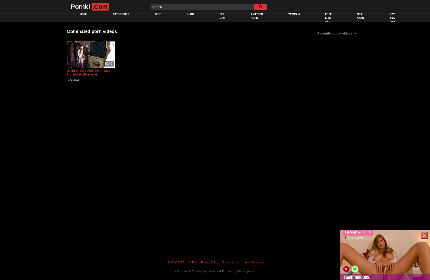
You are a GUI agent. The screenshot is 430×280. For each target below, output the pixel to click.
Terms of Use (231, 262)
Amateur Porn (257, 16)
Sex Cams (360, 16)
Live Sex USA (392, 18)
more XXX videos (253, 262)
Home (83, 14)
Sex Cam (222, 16)
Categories (121, 14)
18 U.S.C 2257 (175, 262)
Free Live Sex (328, 18)
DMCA (193, 262)
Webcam (294, 14)
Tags (158, 14)
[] (260, 7)
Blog (190, 14)
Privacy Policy (209, 262)
